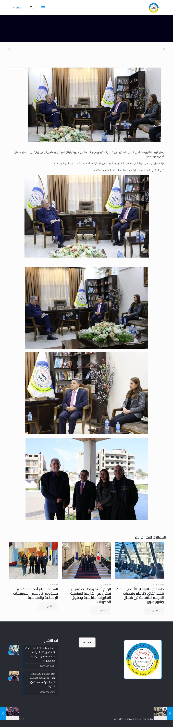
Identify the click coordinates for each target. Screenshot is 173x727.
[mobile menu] (43, 7)
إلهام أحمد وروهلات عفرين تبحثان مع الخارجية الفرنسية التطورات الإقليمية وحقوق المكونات (90, 595)
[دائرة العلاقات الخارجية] (153, 7)
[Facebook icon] (23, 718)
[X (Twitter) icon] (19, 718)
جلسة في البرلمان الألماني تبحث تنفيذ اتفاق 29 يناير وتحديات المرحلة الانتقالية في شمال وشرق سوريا (140, 595)
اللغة (18, 7)
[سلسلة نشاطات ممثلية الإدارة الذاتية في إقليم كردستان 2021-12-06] (3, 713)
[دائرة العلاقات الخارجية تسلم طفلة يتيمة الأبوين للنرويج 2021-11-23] (170, 713)
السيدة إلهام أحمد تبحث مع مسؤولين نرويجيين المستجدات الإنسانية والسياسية (35, 593)
